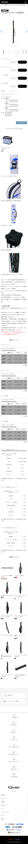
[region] (14, 143)
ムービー (3, 808)
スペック (21, 62)
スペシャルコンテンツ (5, 812)
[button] (26, 31)
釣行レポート (3, 805)
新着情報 (3, 801)
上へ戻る (25, 365)
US (12, 791)
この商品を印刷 (20, 122)
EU (15, 791)
